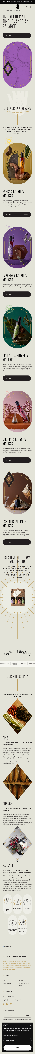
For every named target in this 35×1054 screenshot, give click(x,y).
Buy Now (9, 35)
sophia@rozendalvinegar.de (12, 1000)
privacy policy (26, 1019)
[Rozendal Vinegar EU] (18, 7)
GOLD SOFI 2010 (7, 901)
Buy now (9, 214)
